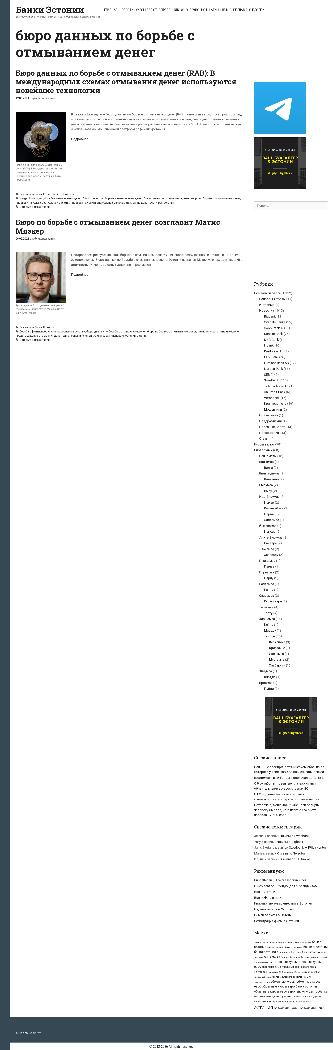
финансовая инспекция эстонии (115, 335)
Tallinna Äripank (275, 386)
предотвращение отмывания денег (39, 335)
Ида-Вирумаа (269, 497)
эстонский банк (312, 1008)
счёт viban (156, 202)
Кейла (268, 625)
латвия (307, 976)
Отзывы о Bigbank (289, 842)
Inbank (269, 345)
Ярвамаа (265, 683)
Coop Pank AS (274, 328)
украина (317, 996)
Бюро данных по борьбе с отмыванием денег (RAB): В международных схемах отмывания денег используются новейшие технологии (126, 81)
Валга (268, 468)
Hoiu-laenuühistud (216, 10)
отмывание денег (137, 202)
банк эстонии (272, 957)
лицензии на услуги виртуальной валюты (42, 202)
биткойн (305, 957)
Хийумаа (265, 671)
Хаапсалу (271, 555)
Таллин (269, 636)
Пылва (269, 566)
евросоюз (273, 972)
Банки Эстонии (50, 9)
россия (306, 996)
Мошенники (273, 409)
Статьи (264, 438)
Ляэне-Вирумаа (271, 537)
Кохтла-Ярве (273, 508)
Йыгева (270, 532)
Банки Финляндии (267, 898)
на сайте (28, 1033)
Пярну (268, 578)
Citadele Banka (274, 322)
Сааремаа (266, 596)
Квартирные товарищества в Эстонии (283, 903)
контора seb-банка (292, 972)
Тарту (268, 613)
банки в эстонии (315, 947)
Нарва (269, 514)
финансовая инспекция (78, 335)
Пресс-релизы (270, 433)
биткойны (315, 957)
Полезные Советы (273, 427)
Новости (126, 10)
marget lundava (29, 198)
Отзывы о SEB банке (294, 859)
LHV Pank (271, 357)
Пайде (269, 689)
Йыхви (269, 503)
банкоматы (308, 952)
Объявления (268, 415)
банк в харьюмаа (302, 942)
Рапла (268, 590)
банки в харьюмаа (293, 947)
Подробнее (79, 139)
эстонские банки (286, 1008)
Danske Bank (273, 334)
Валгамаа (266, 462)
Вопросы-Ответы (272, 299)
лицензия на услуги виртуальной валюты (97, 202)
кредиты (297, 977)
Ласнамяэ (276, 654)
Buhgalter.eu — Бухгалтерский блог (280, 880)
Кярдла (269, 677)
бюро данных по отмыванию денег (167, 198)
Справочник (169, 10)
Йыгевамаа (267, 526)
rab (41, 198)
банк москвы (283, 952)
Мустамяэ (276, 659)
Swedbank (271, 380)
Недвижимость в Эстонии (274, 909)
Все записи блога (31, 194)
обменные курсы (283, 981)
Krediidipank (273, 351)
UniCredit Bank (274, 392)
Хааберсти (277, 665)
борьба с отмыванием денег (63, 198)
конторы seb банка (262, 977)
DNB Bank (271, 340)
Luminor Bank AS (276, 363)
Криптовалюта (52, 194)
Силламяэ (271, 520)
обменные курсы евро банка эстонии (289, 986)
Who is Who (190, 10)
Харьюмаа (267, 619)
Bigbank (270, 316)
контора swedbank (311, 972)
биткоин (285, 957)
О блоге (255, 10)
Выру (268, 491)
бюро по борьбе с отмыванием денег (215, 198)
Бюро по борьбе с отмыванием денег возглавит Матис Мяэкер (118, 226)
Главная (111, 10)
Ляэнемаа (266, 549)
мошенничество (262, 982)
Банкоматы (267, 456)
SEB (267, 375)
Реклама (240, 10)
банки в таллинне (275, 947)
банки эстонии (265, 952)
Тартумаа (266, 607)
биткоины (295, 957)
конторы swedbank (282, 977)
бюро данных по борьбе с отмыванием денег (113, 198)
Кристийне (277, 648)
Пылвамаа (267, 561)
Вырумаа (266, 485)
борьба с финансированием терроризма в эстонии (52, 331)
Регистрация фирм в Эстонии (276, 921)
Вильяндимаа (269, 473)
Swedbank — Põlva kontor (307, 847)
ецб (281, 971)
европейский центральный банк (281, 966)
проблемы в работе (291, 996)
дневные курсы (286, 962)
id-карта (257, 942)
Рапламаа (266, 584)
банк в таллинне (286, 942)
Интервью (267, 305)
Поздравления (270, 421)
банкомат (296, 952)
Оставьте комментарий (35, 207)
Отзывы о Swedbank (293, 836)
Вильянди (271, 479)
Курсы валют (146, 10)
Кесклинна (277, 642)
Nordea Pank (273, 369)
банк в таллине (269, 942)
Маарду (270, 630)
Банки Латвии (264, 892)
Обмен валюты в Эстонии (273, 915)
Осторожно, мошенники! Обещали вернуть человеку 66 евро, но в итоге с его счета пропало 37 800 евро (286, 810)
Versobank (272, 398)
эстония (169, 202)
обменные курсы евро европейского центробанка (291, 991)
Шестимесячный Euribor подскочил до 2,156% (289, 778)
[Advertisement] (283, 51)
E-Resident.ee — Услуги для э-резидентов (285, 886)
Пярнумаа (266, 572)
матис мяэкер (207, 331)
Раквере (270, 543)
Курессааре (273, 601)
